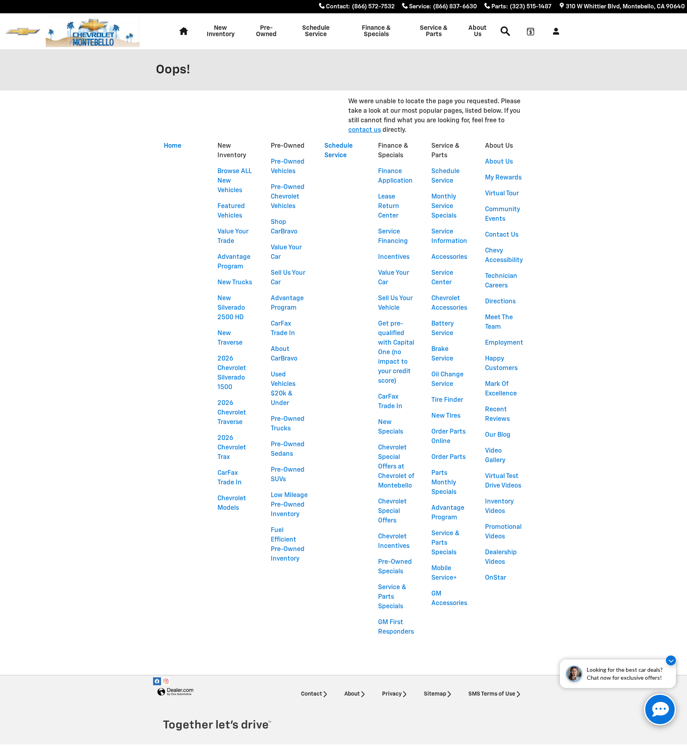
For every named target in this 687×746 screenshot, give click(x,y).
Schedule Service (316, 31)
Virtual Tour (502, 194)
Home (172, 146)
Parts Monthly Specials (443, 482)
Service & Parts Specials (392, 597)
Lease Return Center (388, 206)
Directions (500, 302)
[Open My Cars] (554, 31)
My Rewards (503, 178)
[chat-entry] (660, 709)
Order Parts (448, 457)
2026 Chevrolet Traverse (231, 413)
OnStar (495, 578)
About (352, 694)
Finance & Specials (376, 31)
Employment (504, 343)
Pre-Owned (266, 31)
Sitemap (435, 694)
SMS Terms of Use (491, 694)
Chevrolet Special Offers (392, 511)
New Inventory (221, 31)
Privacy (392, 694)
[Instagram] (166, 681)
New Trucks (234, 283)
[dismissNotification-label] (671, 660)
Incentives (393, 257)
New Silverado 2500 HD (231, 308)
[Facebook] (157, 681)
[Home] (23, 31)
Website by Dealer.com (175, 692)
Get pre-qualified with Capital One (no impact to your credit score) (396, 352)
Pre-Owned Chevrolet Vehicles (288, 197)
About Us (477, 31)
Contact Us (501, 235)
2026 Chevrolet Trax (231, 448)
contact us (364, 130)
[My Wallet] (530, 31)
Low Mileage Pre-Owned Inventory (289, 505)
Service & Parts (434, 31)
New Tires (445, 416)
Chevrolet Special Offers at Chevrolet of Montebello (396, 467)
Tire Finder (447, 400)
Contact (311, 694)
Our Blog (497, 435)
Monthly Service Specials (443, 206)
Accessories (449, 257)
